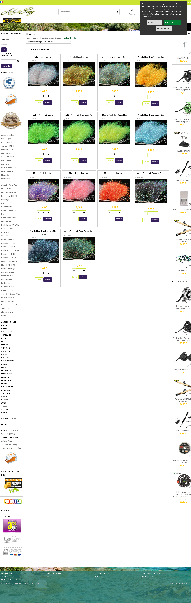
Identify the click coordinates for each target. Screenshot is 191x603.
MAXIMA (5, 384)
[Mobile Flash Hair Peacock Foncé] (150, 203)
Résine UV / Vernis (8, 301)
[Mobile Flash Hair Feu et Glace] (115, 86)
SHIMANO (5, 393)
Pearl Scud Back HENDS (10, 276)
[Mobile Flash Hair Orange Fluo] (150, 86)
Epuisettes (5, 164)
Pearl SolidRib (6, 279)
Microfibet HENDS (8, 265)
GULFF (4, 354)
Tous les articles (32, 38)
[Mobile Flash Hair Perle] (43, 86)
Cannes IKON (6, 153)
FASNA (4, 341)
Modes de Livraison (54, 573)
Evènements (98, 576)
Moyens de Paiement (101, 573)
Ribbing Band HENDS (9, 305)
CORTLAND (6, 335)
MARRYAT (5, 377)
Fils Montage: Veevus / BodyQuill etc (9, 219)
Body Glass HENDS (8, 192)
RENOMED (5, 390)
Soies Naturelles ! (7, 135)
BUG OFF (5, 325)
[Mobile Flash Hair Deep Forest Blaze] (79, 260)
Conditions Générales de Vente (152, 573)
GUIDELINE (6, 351)
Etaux (3, 203)
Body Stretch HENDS (9, 196)
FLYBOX (4, 345)
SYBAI (4, 403)
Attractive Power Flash (9, 185)
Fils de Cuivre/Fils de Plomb (9, 212)
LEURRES (5, 425)
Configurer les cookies (9, 579)
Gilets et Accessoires (9, 168)
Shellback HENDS (8, 312)
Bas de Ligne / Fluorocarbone (6, 140)
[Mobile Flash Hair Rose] (79, 202)
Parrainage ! (7, 511)
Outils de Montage (8, 269)
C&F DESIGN (6, 332)
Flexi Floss (5, 232)
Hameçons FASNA (8, 247)
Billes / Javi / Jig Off (8, 189)
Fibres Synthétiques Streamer (51, 38)
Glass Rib (4, 236)
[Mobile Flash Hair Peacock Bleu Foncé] (43, 263)
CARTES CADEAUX (9, 419)
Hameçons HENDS (8, 254)
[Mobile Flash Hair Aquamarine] (150, 145)
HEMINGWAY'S (7, 361)
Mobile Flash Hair (70, 38)
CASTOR (5, 328)
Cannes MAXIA (6, 160)
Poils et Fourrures (7, 290)
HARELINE (5, 358)
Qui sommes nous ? (8, 573)
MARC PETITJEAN (9, 374)
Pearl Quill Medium (8, 272)
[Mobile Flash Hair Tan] (79, 86)
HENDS (4, 364)
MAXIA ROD (6, 380)
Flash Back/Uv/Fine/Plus (10, 225)
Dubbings (5, 200)
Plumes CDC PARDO (8, 287)
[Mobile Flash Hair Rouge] (115, 202)
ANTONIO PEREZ (8, 322)
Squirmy (4, 316)
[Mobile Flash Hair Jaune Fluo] (115, 144)
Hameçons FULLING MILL (11, 250)
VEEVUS (4, 410)
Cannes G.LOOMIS (8, 150)
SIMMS (4, 397)
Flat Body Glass (7, 229)
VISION (4, 413)
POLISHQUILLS (8, 387)
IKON (3, 367)
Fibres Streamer (7, 207)
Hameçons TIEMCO (8, 258)
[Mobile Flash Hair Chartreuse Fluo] (79, 144)
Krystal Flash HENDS (9, 261)
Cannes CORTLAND (8, 146)
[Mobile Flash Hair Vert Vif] (43, 144)
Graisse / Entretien (8, 239)
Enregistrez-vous (6, 55)
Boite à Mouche (7, 171)
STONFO (5, 400)
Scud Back (5, 308)
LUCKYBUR (6, 371)
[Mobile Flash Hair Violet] (43, 202)
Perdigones (5, 179)
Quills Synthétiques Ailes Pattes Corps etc (10, 296)
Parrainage (7, 72)
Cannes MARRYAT (8, 157)
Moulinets (5, 175)
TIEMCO (4, 406)
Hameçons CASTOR (8, 243)
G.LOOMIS (5, 348)
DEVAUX (5, 338)
